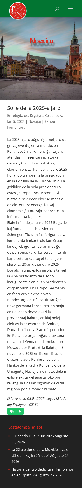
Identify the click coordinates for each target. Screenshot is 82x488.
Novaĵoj (34, 121)
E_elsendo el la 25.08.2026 (32, 436)
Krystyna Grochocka (46, 115)
